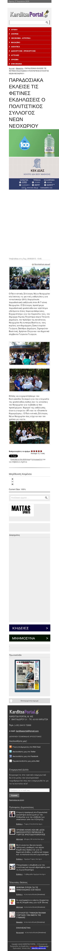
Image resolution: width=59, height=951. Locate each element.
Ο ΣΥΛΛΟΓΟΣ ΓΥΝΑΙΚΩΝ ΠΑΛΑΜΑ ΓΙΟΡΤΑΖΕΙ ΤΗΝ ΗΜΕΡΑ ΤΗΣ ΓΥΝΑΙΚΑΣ (31, 915)
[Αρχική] (29, 13)
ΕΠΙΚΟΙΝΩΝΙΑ (16, 64)
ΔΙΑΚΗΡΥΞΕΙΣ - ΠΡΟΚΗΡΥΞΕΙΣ (23, 51)
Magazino (19, 68)
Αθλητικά (19, 839)
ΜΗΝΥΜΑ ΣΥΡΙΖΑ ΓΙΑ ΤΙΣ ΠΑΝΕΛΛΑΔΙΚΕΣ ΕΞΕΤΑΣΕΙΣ (28, 888)
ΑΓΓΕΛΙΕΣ (15, 55)
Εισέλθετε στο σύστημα (20, 459)
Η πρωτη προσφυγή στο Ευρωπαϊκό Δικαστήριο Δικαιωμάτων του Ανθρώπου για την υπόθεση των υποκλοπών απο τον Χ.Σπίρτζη (31, 816)
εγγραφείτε (37, 459)
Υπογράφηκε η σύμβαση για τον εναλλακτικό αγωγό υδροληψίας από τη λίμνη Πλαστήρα (33, 867)
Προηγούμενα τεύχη (16, 800)
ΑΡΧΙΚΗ (14, 29)
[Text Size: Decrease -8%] (12, 482)
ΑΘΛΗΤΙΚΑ (15, 46)
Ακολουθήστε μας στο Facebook (25, 756)
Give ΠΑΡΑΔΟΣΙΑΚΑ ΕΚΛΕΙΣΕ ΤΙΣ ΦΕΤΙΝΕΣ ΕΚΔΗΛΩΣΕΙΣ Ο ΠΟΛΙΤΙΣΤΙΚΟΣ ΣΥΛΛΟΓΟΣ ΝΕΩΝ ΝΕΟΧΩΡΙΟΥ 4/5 (39, 451)
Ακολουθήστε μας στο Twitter (24, 751)
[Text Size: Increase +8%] (12, 479)
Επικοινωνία (43, 946)
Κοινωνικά (20, 932)
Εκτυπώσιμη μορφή (42, 264)
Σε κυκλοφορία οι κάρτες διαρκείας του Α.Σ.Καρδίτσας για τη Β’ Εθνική (32, 901)
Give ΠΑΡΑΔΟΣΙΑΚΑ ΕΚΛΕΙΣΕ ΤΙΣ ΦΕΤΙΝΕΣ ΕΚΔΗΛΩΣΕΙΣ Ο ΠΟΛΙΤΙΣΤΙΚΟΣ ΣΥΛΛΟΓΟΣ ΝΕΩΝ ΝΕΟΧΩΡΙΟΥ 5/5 (41, 451)
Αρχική (12, 68)
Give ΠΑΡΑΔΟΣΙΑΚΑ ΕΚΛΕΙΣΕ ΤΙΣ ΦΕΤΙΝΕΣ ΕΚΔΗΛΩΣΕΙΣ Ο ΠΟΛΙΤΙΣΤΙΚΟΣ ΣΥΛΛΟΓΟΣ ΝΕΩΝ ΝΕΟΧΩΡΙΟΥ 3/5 (36, 451)
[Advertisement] (29, 223)
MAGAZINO (15, 42)
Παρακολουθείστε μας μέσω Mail (26, 761)
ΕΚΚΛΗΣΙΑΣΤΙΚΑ (23, 927)
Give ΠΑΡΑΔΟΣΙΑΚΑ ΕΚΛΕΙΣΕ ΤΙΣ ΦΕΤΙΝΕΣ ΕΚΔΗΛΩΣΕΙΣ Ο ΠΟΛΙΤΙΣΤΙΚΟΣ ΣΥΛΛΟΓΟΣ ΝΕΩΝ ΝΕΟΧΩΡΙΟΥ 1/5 (32, 451)
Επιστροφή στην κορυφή (29, 701)
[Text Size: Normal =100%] (12, 484)
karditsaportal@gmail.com (27, 731)
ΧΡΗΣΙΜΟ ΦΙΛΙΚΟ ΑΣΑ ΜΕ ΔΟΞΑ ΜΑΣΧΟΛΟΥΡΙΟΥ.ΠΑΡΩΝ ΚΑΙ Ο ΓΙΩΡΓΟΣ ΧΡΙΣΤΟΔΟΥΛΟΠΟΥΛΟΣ (30, 832)
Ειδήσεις (19, 824)
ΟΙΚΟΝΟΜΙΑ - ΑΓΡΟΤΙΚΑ (20, 38)
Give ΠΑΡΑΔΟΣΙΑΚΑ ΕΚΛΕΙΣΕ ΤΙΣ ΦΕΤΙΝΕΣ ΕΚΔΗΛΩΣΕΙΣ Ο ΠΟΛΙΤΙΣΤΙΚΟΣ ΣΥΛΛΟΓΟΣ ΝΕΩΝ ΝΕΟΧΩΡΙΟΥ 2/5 (34, 451)
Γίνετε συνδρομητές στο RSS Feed (26, 747)
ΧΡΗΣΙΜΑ (15, 59)
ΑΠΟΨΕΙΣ (14, 34)
